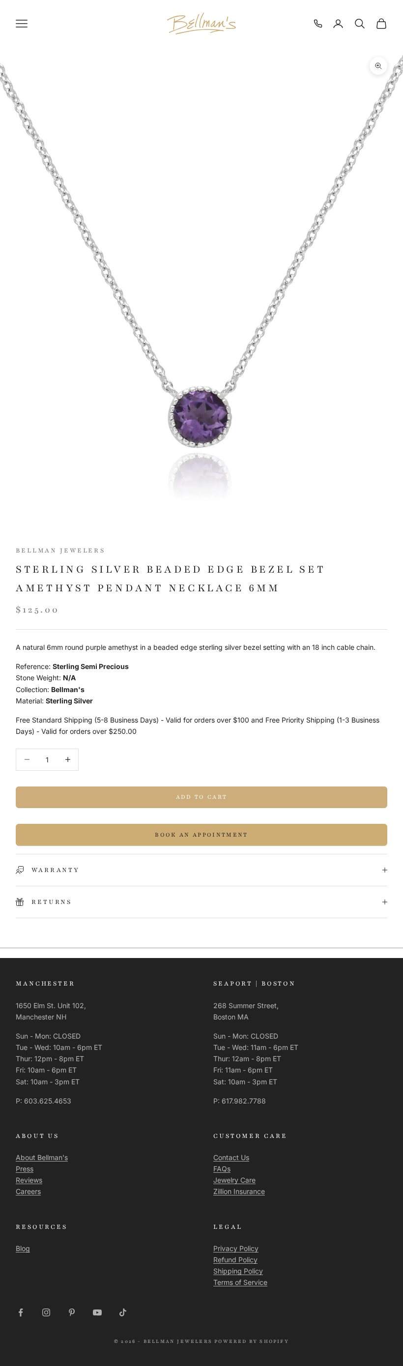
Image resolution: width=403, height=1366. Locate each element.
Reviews (29, 1180)
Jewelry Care (234, 1180)
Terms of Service (240, 1282)
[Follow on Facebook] (21, 1312)
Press (24, 1168)
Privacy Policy (236, 1248)
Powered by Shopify (251, 1341)
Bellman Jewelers (60, 550)
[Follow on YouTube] (97, 1312)
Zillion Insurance (239, 1191)
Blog (23, 1248)
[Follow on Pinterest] (72, 1312)
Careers (28, 1191)
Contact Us (231, 1157)
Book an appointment (201, 835)
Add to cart (202, 797)
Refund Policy (235, 1259)
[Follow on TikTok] (123, 1312)
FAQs (221, 1168)
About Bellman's (42, 1157)
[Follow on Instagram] (46, 1312)
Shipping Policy (238, 1271)
